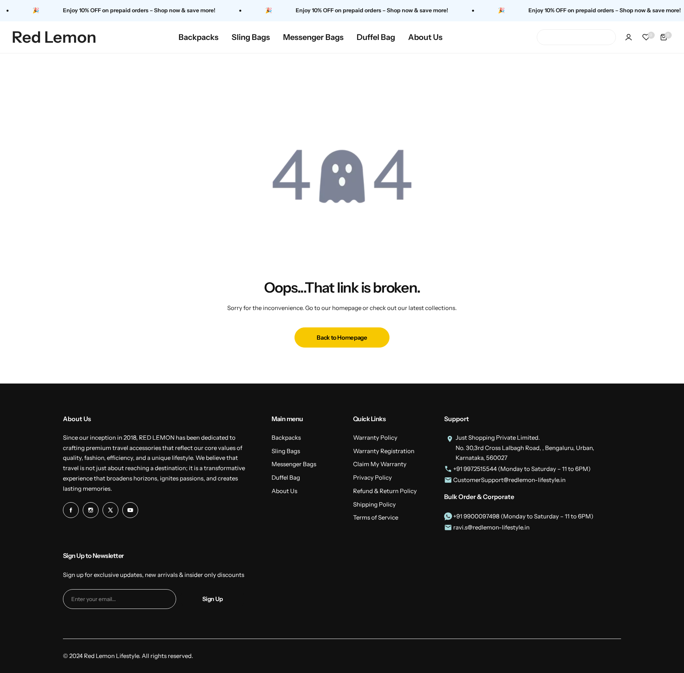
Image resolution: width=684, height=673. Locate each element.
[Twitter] (110, 510)
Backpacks (286, 437)
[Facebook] (71, 510)
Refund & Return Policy (385, 491)
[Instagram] (91, 510)
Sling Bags (286, 451)
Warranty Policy (375, 437)
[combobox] (576, 37)
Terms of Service (375, 517)
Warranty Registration (383, 451)
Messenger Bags (294, 464)
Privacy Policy (372, 477)
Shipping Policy (374, 504)
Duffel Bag (286, 477)
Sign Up (212, 599)
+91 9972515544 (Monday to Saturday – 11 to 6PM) (521, 469)
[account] (628, 37)
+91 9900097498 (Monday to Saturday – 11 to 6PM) (522, 516)
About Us (284, 491)
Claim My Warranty (380, 464)
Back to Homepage (342, 337)
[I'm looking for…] (547, 37)
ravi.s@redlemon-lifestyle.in (491, 527)
